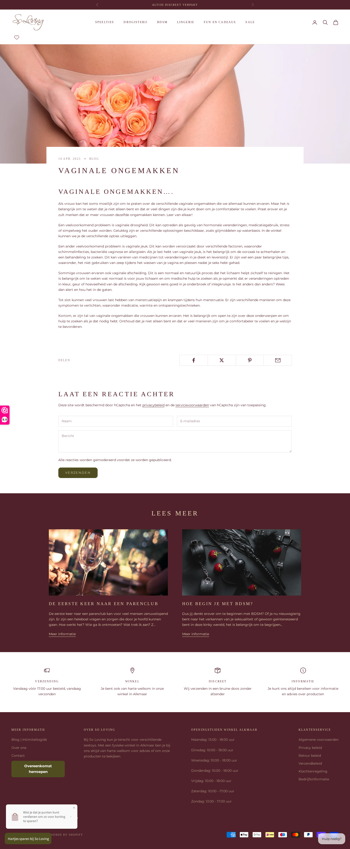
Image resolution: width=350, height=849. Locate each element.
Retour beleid (310, 755)
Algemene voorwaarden (319, 739)
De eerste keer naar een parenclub (103, 603)
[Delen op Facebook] (194, 360)
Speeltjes (104, 22)
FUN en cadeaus (220, 22)
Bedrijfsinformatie (314, 779)
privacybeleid (153, 405)
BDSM (162, 22)
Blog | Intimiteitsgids (29, 739)
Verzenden (78, 472)
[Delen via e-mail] (278, 360)
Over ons (18, 748)
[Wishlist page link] (16, 37)
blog (94, 158)
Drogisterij (136, 22)
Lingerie (185, 22)
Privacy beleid (310, 748)
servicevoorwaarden (192, 405)
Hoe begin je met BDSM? (217, 603)
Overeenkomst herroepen (38, 769)
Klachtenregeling (313, 771)
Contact (18, 755)
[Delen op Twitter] (222, 360)
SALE (250, 22)
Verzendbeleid (310, 763)
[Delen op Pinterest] (250, 360)
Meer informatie (62, 634)
